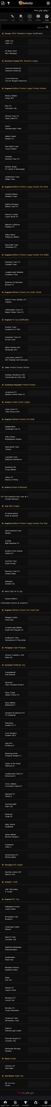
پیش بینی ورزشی (46, 1105)
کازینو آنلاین (15, 1105)
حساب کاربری (5, 1105)
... (31, 42)
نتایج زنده (25, 1105)
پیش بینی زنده (35, 1105)
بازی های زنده (26, 1092)
